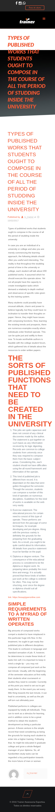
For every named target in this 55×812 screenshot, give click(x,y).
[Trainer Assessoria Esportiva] (27, 20)
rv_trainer (29, 217)
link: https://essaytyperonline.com (24, 597)
